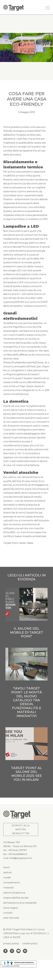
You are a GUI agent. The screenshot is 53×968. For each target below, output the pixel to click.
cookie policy (30, 943)
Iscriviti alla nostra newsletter (21, 829)
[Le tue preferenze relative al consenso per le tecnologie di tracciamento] (4, 963)
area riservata (11, 917)
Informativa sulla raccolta (10, 966)
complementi (11, 882)
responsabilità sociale (16, 897)
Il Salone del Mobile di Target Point (26, 632)
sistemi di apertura (14, 892)
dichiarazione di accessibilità (19, 902)
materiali (8, 887)
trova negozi (10, 907)
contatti (8, 912)
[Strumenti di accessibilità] (11, 963)
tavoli (6, 867)
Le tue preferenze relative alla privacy (21, 962)
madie (7, 877)
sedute (7, 872)
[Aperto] (47, 7)
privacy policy (11, 943)
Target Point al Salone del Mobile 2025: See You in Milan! (26, 774)
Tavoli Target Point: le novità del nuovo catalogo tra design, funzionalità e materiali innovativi (26, 702)
